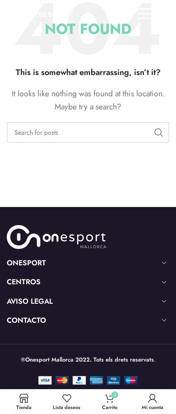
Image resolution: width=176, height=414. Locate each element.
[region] (88, 336)
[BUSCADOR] (158, 132)
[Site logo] (39, 13)
